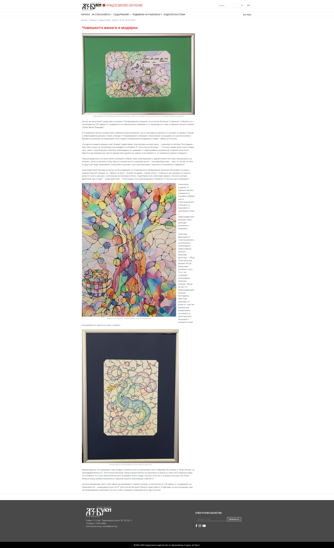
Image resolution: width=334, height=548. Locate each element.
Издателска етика (174, 14)
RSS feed (247, 14)
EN (248, 5)
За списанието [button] (101, 14)
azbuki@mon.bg (110, 526)
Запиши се (234, 519)
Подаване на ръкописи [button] (146, 14)
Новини (93, 20)
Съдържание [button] (121, 14)
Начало (85, 14)
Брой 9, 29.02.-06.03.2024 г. (124, 20)
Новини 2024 (104, 20)
